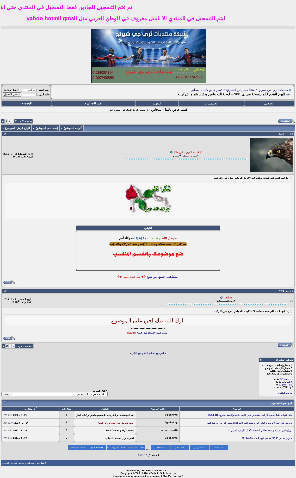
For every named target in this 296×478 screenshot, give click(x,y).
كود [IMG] (287, 384)
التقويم (157, 103)
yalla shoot (179, 447)
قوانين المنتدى (285, 392)
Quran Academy (96, 447)
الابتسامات (287, 381)
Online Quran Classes (116, 447)
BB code (285, 379)
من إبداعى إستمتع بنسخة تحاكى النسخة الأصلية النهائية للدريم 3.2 (260, 430)
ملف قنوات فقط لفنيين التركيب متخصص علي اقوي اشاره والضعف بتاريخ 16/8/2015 (250, 415)
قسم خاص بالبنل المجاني (207, 90)
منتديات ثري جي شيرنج (273, 90)
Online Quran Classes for (136, 448)
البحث (28, 103)
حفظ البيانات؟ (11, 90)
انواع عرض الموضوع (17, 128)
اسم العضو (44, 89)
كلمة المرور (43, 94)
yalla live (160, 447)
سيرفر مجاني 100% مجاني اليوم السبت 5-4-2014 (267, 438)
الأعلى (5, 463)
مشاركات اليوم (93, 103)
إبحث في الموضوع (46, 128)
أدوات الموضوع (73, 128)
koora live (219, 447)
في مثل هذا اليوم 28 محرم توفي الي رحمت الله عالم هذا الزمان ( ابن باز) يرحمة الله (250, 422)
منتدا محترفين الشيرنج (240, 90)
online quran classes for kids (77, 448)
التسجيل (269, 103)
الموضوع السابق (156, 353)
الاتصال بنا (42, 463)
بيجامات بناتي (199, 447)
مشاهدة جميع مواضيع (147, 276)
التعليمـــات (211, 103)
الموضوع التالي (139, 353)
